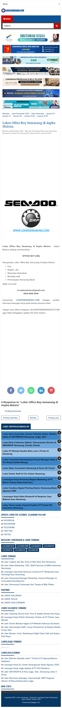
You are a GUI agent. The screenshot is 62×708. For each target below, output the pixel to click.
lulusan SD (24, 133)
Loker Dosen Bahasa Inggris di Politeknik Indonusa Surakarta (31, 623)
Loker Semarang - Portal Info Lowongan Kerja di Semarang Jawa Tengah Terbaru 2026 (37, 698)
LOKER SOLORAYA (12, 595)
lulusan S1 (15, 133)
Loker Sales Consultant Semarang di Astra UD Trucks (29, 468)
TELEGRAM (9, 527)
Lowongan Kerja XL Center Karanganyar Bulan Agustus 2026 (31, 664)
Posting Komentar (13, 411)
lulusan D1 (36, 546)
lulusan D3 (6, 133)
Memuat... (5, 647)
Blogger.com (35, 702)
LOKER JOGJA (10, 599)
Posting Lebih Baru (10, 418)
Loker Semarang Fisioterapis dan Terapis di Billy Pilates (28, 584)
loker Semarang (51, 131)
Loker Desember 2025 (36, 131)
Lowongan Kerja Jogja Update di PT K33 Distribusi (26, 668)
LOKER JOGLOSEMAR (14, 602)
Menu (8, 18)
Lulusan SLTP (46, 133)
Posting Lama (53, 418)
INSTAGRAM (9, 524)
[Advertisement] (31, 167)
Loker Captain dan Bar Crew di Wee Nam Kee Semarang (29, 562)
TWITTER (8, 531)
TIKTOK (7, 534)
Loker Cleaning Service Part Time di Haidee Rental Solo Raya (31, 614)
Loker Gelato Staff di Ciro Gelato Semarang (24, 474)
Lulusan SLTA (34, 133)
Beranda (33, 418)
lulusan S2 (20, 550)
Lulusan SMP (22, 546)
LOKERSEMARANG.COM (28, 300)
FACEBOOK (8, 520)
